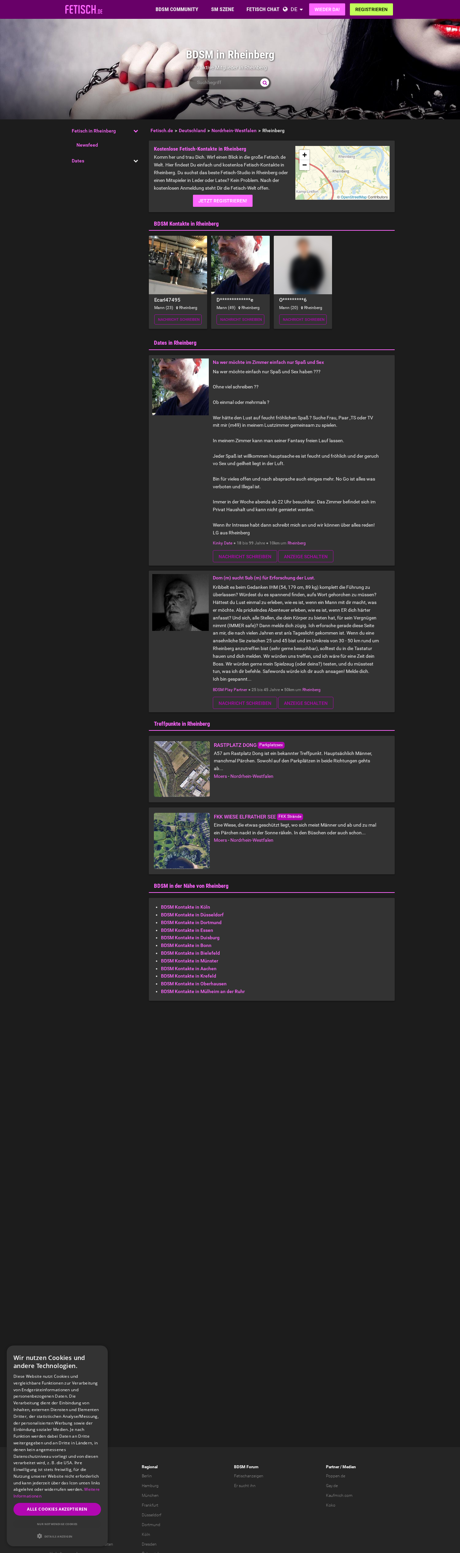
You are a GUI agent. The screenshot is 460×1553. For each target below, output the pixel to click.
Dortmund (151, 1524)
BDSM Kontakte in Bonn (186, 945)
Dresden (149, 1544)
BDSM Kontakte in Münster (189, 960)
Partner (332, 1467)
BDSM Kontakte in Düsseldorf (192, 914)
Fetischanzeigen (248, 1476)
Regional (150, 1467)
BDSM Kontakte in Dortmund (191, 922)
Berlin (147, 1476)
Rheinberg (297, 543)
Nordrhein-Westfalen (251, 776)
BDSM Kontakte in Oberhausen (194, 983)
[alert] (57, 1446)
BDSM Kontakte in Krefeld (188, 976)
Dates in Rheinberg (175, 342)
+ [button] (304, 155)
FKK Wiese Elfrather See (245, 817)
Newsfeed (87, 145)
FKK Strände (289, 816)
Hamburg (150, 1485)
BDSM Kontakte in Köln (185, 907)
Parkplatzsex (271, 745)
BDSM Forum (246, 1467)
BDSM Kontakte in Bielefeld (190, 953)
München (150, 1495)
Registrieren (371, 9)
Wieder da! (327, 9)
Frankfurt (150, 1505)
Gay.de (332, 1485)
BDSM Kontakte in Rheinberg (186, 223)
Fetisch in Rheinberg (94, 131)
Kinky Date (222, 543)
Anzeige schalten (306, 556)
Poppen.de (335, 1476)
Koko (330, 1505)
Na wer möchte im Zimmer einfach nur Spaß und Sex (268, 362)
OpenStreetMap (354, 196)
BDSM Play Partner (230, 689)
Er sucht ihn (245, 1485)
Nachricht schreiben (179, 319)
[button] (57, 1536)
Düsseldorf (151, 1515)
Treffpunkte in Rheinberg (182, 723)
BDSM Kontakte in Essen (187, 930)
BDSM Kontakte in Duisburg (190, 937)
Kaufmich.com (339, 1495)
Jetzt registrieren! (222, 200)
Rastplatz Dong (235, 745)
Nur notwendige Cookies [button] (57, 1524)
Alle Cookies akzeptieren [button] (57, 1509)
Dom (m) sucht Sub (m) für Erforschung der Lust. (264, 577)
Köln (146, 1534)
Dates (78, 160)
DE (294, 9)
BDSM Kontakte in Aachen (189, 968)
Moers (220, 776)
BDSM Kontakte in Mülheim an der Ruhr (203, 991)
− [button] (304, 165)
